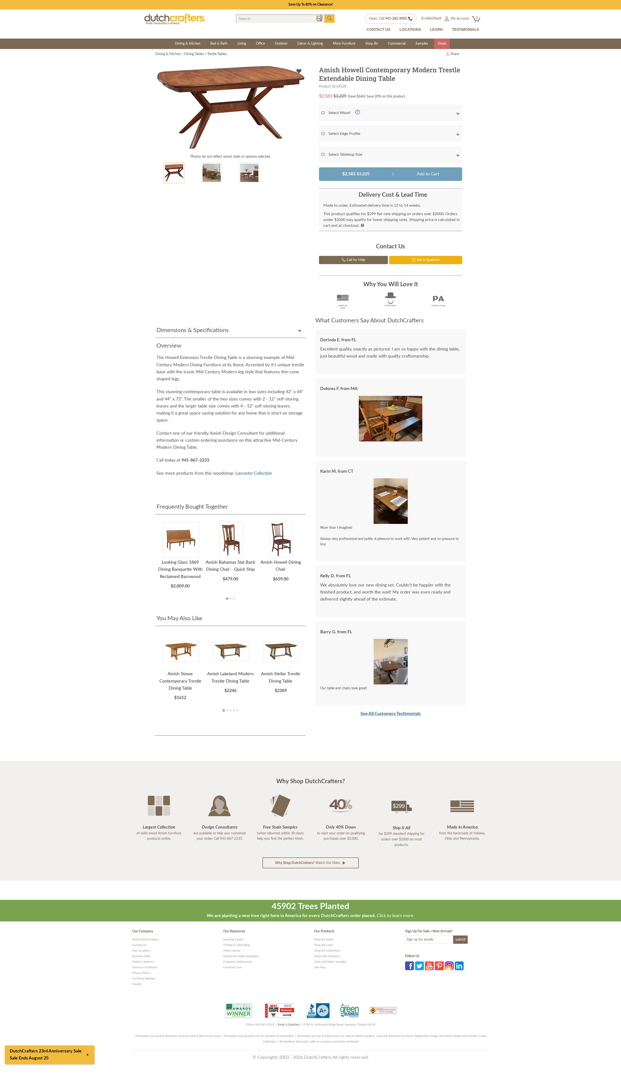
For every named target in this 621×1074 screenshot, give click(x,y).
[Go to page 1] (227, 598)
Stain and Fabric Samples (330, 961)
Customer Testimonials (237, 961)
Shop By (371, 43)
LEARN (436, 29)
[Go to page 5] (237, 710)
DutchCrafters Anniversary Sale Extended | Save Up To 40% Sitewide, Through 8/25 (310, 4)
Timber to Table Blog (236, 945)
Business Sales (141, 956)
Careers (137, 984)
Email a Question (289, 1024)
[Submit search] (329, 18)
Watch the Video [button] (308, 863)
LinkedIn (459, 965)
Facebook (409, 965)
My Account (459, 18)
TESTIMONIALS (465, 29)
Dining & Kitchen (187, 43)
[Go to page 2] (230, 599)
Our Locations (141, 950)
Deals (442, 43)
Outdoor (281, 43)
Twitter (419, 965)
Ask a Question (428, 260)
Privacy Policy (141, 972)
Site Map (320, 967)
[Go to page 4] (234, 710)
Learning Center (233, 939)
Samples (422, 43)
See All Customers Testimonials (390, 714)
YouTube (429, 965)
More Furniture (344, 43)
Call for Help (355, 260)
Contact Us (139, 945)
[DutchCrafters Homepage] (174, 18)
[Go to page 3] (234, 599)
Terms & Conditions (144, 967)
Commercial (397, 43)
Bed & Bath (219, 43)
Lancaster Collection (253, 473)
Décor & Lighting (310, 43)
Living (241, 43)
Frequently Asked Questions (241, 956)
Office (260, 43)
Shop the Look (323, 945)
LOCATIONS (410, 29)
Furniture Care (232, 967)
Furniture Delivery (143, 978)
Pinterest (439, 965)
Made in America (143, 961)
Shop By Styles (323, 939)
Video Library (231, 950)
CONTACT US (378, 29)
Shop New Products (327, 956)
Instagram (449, 965)
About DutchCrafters (145, 939)
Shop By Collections (327, 950)
